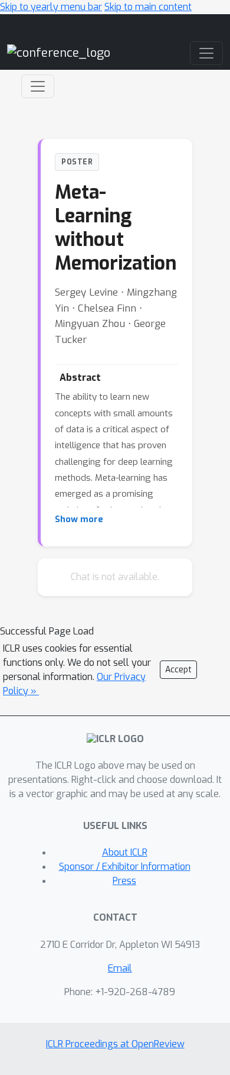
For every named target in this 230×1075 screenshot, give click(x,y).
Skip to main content (148, 7)
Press (124, 881)
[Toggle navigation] (37, 86)
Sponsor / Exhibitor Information (124, 866)
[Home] (58, 52)
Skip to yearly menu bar (51, 7)
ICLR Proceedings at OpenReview (115, 1044)
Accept (178, 669)
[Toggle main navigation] (206, 53)
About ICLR (124, 852)
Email (120, 968)
